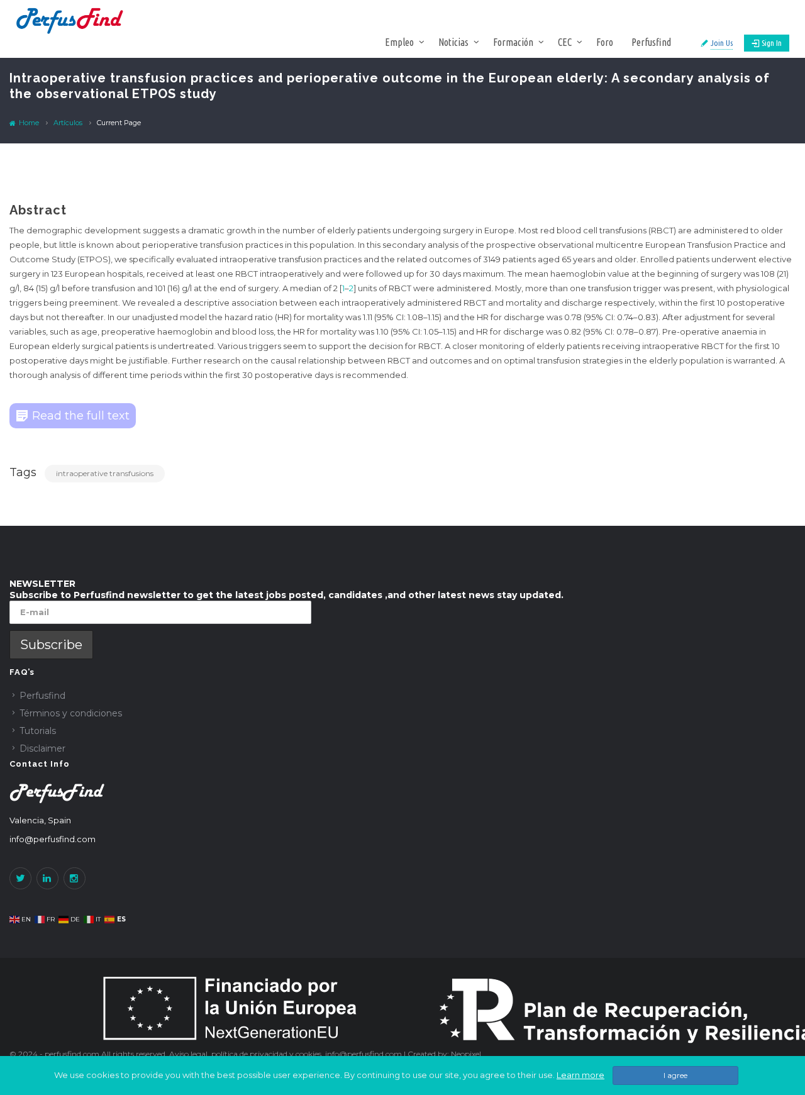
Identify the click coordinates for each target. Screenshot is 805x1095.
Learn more (580, 1075)
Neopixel (466, 1054)
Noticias (453, 42)
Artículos (67, 122)
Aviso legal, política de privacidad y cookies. (247, 1054)
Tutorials (37, 730)
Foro (604, 42)
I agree (675, 1075)
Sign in (772, 42)
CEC (565, 42)
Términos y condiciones (70, 713)
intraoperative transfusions (104, 473)
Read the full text (81, 416)
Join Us (722, 42)
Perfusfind (651, 42)
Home (28, 122)
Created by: (429, 1054)
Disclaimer (42, 748)
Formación (513, 42)
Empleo (399, 42)
